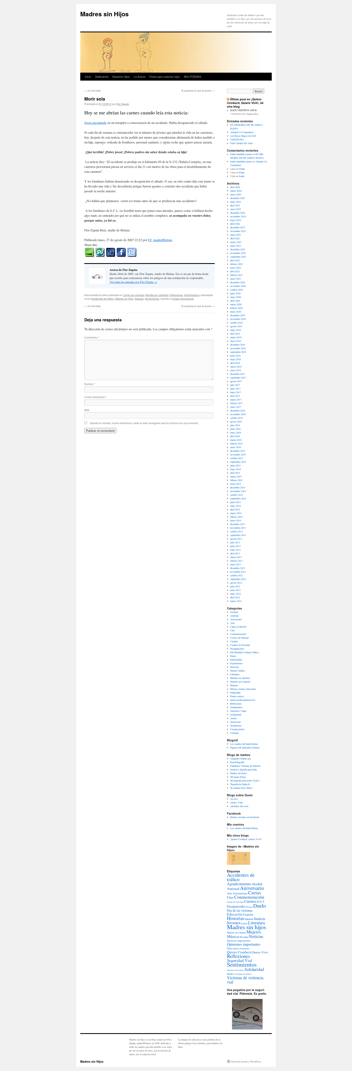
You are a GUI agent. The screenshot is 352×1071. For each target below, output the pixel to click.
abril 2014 (235, 509)
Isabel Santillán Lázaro (241, 154)
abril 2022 (235, 260)
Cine (232, 630)
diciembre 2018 (237, 344)
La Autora (139, 77)
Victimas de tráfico (242, 974)
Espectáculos (236, 663)
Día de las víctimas (239, 910)
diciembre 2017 (237, 373)
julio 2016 (235, 425)
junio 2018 (235, 355)
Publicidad (235, 692)
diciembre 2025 (237, 198)
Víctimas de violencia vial (245, 980)
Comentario (91, 337)
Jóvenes (233, 923)
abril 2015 (235, 472)
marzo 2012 (236, 601)
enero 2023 (235, 245)
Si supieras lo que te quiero (198, 90)
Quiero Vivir (260, 952)
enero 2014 (235, 520)
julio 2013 (235, 542)
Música (233, 936)
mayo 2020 (235, 297)
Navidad (244, 937)
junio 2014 (235, 502)
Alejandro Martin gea (240, 758)
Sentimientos (191, 295)
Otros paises (233, 948)
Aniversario (236, 619)
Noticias (139, 298)
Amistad (234, 615)
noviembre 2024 (238, 216)
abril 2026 (235, 187)
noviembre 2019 (238, 319)
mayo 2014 (235, 505)
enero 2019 (235, 340)
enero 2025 (235, 209)
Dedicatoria (101, 77)
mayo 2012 (235, 593)
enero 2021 (235, 278)
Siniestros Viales (238, 710)
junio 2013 (235, 546)
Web (86, 410)
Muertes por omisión (240, 681)
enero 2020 (235, 311)
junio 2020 (235, 293)
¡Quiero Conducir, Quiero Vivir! (246, 839)
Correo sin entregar (133, 295)
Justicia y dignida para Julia (243, 769)
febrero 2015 (236, 480)
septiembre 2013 (238, 535)
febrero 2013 (236, 560)
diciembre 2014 (237, 487)
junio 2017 (235, 388)
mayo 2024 (235, 220)
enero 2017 (235, 406)
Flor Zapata (122, 104)
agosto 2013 (236, 538)
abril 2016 (235, 436)
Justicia (259, 918)
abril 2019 (235, 333)
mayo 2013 (235, 549)
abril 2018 (235, 362)
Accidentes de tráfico (102, 298)
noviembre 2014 (238, 491)
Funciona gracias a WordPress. (246, 1061)
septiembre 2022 (238, 256)
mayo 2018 (235, 359)
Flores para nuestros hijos (164, 77)
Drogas (249, 906)
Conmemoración (238, 634)
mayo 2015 (235, 469)
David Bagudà (237, 762)
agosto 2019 (236, 326)
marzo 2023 (236, 242)
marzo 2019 (236, 337)
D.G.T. (261, 902)
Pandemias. (245, 948)
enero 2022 (235, 267)
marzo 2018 (236, 366)
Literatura (234, 674)
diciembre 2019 (237, 315)
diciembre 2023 (237, 227)
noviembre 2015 (238, 454)
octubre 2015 (236, 458)
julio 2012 (235, 586)
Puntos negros (237, 696)
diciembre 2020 (237, 282)
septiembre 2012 (238, 579)
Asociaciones (240, 893)
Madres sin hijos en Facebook (244, 817)
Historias (234, 666)
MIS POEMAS (192, 77)
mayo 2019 (235, 329)
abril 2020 (235, 300)
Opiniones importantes (243, 944)
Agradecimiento (239, 883)
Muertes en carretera (156, 295)
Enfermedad (236, 659)
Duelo (233, 655)
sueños (233, 718)
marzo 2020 (236, 304)
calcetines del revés (239, 806)
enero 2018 (235, 370)
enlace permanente (183, 298)
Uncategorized (237, 729)
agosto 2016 (236, 421)
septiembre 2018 (238, 351)
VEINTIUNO (237, 139)
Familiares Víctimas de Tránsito (245, 765)
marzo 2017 (236, 399)
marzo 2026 (236, 190)
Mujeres (234, 685)
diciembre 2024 (237, 212)
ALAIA (234, 798)
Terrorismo (235, 721)
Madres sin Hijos (104, 13)
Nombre (89, 384)
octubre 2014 (236, 494)
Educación (234, 914)
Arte (232, 623)
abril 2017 (235, 395)
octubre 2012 (236, 575)
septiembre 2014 (238, 498)
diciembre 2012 (237, 568)
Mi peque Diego (238, 776)
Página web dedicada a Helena (244, 747)
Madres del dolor (238, 773)
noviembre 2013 (238, 527)
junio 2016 (235, 428)
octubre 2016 (236, 417)
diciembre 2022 (237, 249)
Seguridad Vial (239, 960)
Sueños (230, 973)
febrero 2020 (236, 308)
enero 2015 (235, 483)
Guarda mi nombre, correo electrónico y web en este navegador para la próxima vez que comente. (144, 423)
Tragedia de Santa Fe (240, 784)
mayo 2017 (235, 392)
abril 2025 (235, 205)
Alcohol (234, 612)
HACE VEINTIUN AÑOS (243, 110)
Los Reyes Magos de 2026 (243, 135)
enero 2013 (235, 564)
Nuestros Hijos (121, 77)
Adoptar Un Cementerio (241, 132)
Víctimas (234, 732)
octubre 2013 (236, 531)
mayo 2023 (235, 234)
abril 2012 (235, 597)
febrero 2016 (236, 443)
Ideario (249, 919)
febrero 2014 (236, 516)
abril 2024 (235, 223)
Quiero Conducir (239, 952)
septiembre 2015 (238, 461)
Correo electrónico (95, 397)
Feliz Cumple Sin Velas (241, 143)
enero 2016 (235, 447)
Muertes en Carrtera (236, 932)
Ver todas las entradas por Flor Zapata (133, 282)
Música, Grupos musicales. (243, 688)
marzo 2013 (236, 557)
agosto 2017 (236, 381)
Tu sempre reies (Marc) (241, 787)
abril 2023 (235, 238)
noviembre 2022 (238, 253)
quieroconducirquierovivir (242, 699)
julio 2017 (235, 384)
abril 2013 (235, 553)
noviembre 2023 (238, 231)
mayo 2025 (235, 201)
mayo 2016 (235, 432)
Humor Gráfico (237, 670)
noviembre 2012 (238, 571)
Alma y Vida (236, 802)
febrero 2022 (236, 264)
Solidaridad (235, 714)
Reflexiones (176, 295)
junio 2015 (235, 465)
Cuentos (234, 641)
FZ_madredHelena (160, 240)
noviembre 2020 (238, 286)
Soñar (242, 168)
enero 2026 (235, 194)
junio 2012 (235, 590)
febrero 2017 (236, 403)
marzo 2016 (236, 439)
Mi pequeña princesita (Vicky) (245, 780)
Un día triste (92, 90)
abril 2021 (235, 271)
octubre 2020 (236, 289)
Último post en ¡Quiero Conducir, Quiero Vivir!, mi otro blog (245, 102)
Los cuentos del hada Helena (244, 743)
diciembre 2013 (237, 524)
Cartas (254, 892)
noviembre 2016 (238, 414)
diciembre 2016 (237, 410)
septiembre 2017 (238, 377)
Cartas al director (238, 626)
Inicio (88, 77)
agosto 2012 (236, 582)
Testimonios (236, 725)
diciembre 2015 (237, 450)
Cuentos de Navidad (240, 645)
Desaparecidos (237, 648)
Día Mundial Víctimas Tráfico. (245, 652)
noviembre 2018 (238, 348)
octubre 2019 (236, 322)
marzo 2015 (236, 476)
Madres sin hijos (124, 298)
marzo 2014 (236, 513)
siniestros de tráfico (235, 970)
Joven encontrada (95, 122)
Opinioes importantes (239, 940)
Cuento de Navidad (235, 901)
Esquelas (248, 914)
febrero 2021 (236, 275)
